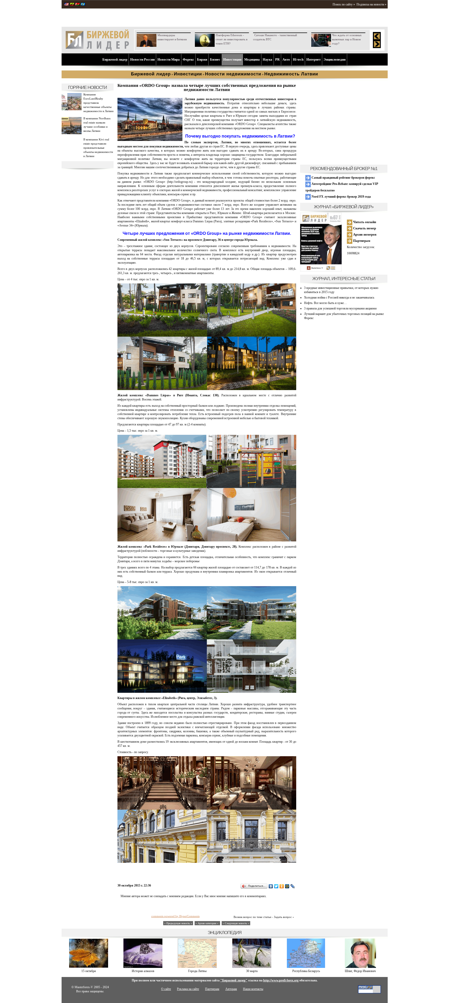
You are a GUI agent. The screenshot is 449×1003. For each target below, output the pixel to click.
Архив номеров (364, 234)
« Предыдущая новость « (178, 923)
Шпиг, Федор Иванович (360, 971)
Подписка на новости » (371, 4)
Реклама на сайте (188, 989)
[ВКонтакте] (271, 886)
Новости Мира (168, 59)
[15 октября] (88, 967)
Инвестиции (232, 59)
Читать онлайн (364, 222)
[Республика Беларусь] (306, 967)
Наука (267, 59)
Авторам (231, 989)
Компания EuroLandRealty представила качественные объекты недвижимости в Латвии (98, 103)
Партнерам (361, 241)
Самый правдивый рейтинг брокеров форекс (343, 177)
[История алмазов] (142, 967)
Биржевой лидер (114, 59)
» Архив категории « (207, 923)
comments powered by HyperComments (175, 916)
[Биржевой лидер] (97, 49)
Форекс (188, 59)
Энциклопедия (334, 59)
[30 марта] (251, 967)
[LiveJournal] (292, 886)
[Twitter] (276, 886)
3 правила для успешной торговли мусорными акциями (340, 308)
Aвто (286, 59)
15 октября (88, 971)
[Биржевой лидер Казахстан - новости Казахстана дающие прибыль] (83, 5)
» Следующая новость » (236, 923)
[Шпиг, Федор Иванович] (360, 967)
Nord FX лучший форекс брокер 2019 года (341, 196)
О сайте (166, 989)
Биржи (202, 59)
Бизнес (215, 59)
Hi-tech (298, 59)
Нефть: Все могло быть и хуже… (325, 303)
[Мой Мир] (287, 886)
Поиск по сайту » (344, 4)
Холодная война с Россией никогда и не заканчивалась (339, 297)
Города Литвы (197, 971)
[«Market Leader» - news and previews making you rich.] (66, 5)
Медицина (252, 59)
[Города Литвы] (197, 967)
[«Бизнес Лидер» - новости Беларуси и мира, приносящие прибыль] (77, 5)
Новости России (142, 59)
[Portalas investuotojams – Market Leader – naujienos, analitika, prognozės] (72, 5)
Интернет (313, 59)
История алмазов (143, 971)
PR (277, 59)
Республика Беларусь (306, 971)
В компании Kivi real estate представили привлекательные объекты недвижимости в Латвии (98, 148)
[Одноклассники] (282, 886)
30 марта (251, 971)
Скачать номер (364, 228)
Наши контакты (253, 989)
